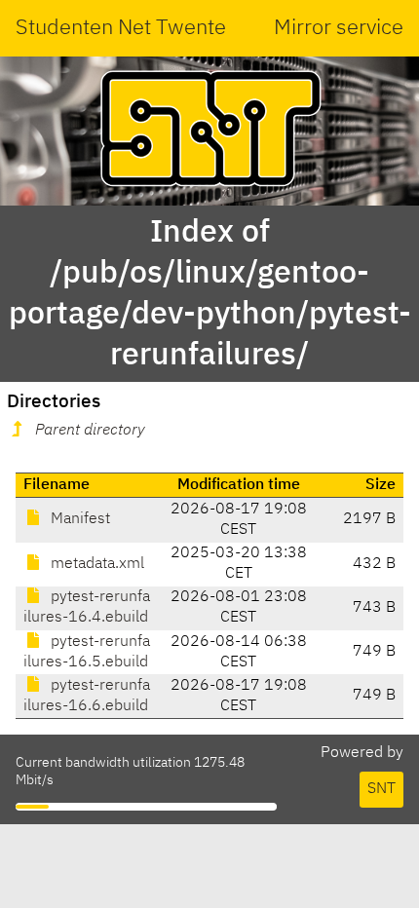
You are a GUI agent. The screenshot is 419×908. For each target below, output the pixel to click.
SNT (381, 789)
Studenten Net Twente (121, 28)
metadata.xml (95, 564)
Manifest (78, 519)
